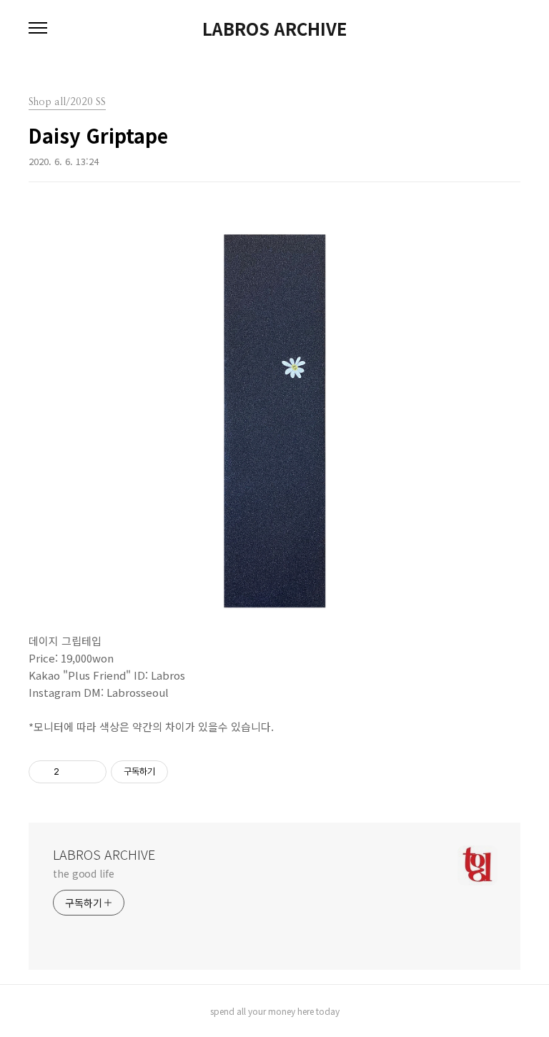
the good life (83, 873)
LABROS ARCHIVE (274, 28)
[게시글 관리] (90, 772)
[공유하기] (72, 772)
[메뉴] (38, 28)
